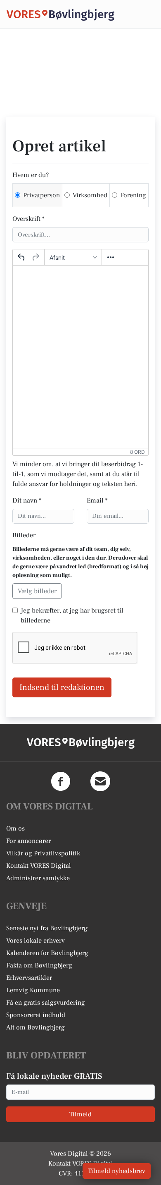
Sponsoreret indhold (35, 1015)
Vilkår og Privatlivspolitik (43, 853)
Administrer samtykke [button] (38, 878)
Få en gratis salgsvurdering (45, 1002)
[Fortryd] (21, 257)
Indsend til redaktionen (61, 687)
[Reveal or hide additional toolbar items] (111, 257)
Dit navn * (26, 500)
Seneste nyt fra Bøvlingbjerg (47, 928)
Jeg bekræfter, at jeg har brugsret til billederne (72, 615)
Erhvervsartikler (29, 978)
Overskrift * (28, 219)
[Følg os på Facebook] (61, 781)
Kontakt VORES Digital (38, 866)
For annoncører (28, 841)
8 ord (137, 452)
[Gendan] (35, 257)
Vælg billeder (37, 591)
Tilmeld (80, 1114)
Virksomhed (90, 195)
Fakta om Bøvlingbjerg (39, 965)
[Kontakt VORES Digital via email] (100, 781)
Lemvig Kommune (33, 990)
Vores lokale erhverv (35, 940)
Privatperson (41, 195)
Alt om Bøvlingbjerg (35, 1027)
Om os (15, 828)
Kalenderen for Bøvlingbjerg (47, 953)
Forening (133, 195)
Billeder (24, 535)
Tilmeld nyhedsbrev (116, 1171)
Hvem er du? (30, 175)
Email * (97, 500)
